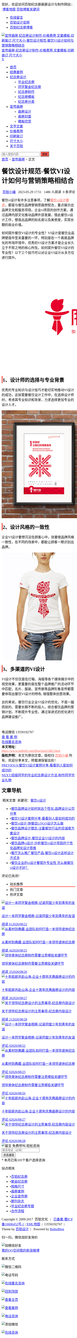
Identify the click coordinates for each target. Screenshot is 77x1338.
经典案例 (16, 72)
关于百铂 (16, 146)
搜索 (44, 154)
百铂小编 (9, 192)
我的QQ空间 (11, 1250)
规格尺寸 (17, 1186)
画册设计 (24, 111)
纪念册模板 (26, 97)
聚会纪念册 (19, 1181)
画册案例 (17, 1191)
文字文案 (16, 126)
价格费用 (16, 131)
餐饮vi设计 (38, 800)
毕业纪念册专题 (22, 1206)
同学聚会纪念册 (29, 87)
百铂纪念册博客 (21, 27)
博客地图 (9, 9)
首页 (13, 67)
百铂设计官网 (20, 22)
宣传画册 (16, 106)
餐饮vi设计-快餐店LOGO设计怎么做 (37, 823)
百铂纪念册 (19, 1176)
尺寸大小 (16, 141)
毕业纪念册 (26, 82)
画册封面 (24, 116)
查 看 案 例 (9, 737)
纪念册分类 (26, 101)
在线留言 (16, 17)
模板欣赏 (24, 121)
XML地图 (33, 1224)
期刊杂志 (17, 1201)
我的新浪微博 (29, 1250)
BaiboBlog (57, 1229)
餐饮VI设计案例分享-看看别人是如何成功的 (43, 818)
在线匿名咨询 (11, 742)
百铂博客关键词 (27, 9)
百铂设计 (22, 1229)
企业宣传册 (19, 1196)
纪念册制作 (26, 92)
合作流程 (17, 1211)
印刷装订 (16, 136)
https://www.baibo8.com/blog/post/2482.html (31, 751)
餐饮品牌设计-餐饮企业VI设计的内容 (38, 838)
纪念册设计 (18, 77)
